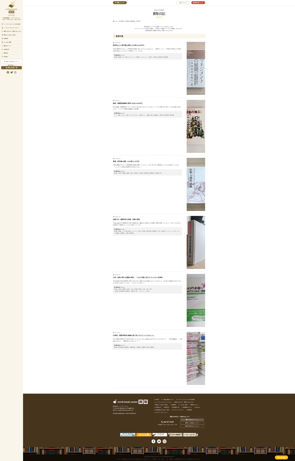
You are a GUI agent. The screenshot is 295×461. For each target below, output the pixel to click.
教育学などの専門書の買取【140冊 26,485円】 (129, 45)
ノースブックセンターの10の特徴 (12, 24)
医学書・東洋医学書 (130, 21)
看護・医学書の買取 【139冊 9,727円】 (126, 161)
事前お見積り (11, 67)
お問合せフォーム (193, 419)
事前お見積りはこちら (191, 426)
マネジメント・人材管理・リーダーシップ (138, 57)
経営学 (150, 57)
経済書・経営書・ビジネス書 (120, 57)
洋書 (127, 233)
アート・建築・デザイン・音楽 (121, 115)
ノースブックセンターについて (11, 27)
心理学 (128, 289)
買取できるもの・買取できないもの (12, 31)
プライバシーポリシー (178, 410)
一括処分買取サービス (168, 399)
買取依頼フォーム (198, 2)
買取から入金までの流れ (10, 35)
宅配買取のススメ (187, 407)
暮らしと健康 (161, 231)
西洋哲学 (136, 173)
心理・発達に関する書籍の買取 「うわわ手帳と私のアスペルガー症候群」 (138, 277)
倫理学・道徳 (130, 173)
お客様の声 (6, 49)
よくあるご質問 (7, 42)
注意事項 (6, 38)
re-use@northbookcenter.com (124, 410)
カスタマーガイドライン (161, 412)
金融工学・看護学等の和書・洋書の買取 (126, 219)
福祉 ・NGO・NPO (147, 289)
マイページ (184, 2)
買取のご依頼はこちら (191, 422)
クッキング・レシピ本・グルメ (173, 231)
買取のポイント (7, 45)
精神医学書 (132, 347)
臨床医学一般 (158, 173)
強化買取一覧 (175, 407)
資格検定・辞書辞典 (119, 233)
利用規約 (189, 410)
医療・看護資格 (150, 347)
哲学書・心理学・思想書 (119, 173)
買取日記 (6, 53)
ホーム (115, 21)
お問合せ (6, 56)
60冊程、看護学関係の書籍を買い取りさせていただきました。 (134, 335)
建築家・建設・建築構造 (152, 115)
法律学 (140, 289)
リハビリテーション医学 (143, 291)
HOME (157, 399)
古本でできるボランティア (12, 61)
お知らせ (197, 407)
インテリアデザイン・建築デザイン (138, 115)
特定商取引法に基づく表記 (162, 410)
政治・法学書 (134, 289)
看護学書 (166, 57)
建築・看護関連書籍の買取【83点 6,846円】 (128, 103)
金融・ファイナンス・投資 (135, 231)
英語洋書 (131, 233)
